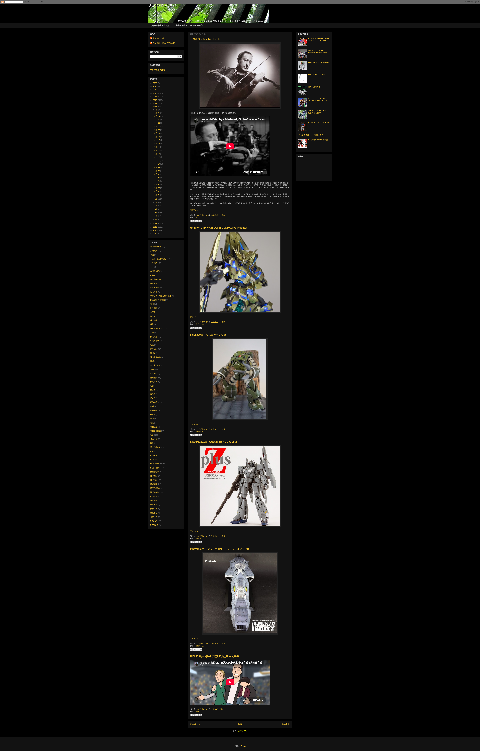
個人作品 (153, 337)
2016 (155, 100)
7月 (156, 199)
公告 (152, 267)
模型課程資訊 (155, 488)
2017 (155, 97)
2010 (155, 234)
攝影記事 (153, 509)
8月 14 (157, 150)
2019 (155, 90)
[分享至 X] (196, 221)
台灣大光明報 (155, 271)
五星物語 (153, 263)
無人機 (153, 390)
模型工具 (153, 455)
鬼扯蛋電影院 (155, 365)
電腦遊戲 (153, 427)
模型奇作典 (154, 468)
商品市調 (153, 374)
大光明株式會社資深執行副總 (164, 43)
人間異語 (153, 251)
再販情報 (153, 283)
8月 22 (157, 123)
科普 (152, 324)
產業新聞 (153, 378)
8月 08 (157, 171)
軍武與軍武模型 (156, 328)
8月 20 (157, 130)
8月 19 (157, 133)
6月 (156, 202)
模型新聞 (153, 484)
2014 (155, 107)
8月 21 (157, 126)
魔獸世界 (153, 513)
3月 (156, 213)
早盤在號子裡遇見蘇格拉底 (160, 296)
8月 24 (157, 116)
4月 (156, 209)
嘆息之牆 (153, 439)
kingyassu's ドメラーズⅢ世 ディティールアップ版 (220, 549)
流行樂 (153, 316)
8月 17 (157, 140)
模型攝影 (153, 496)
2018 (155, 93)
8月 (156, 110)
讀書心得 (153, 517)
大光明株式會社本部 (160, 25)
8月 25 (157, 113)
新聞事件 (153, 410)
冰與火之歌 (154, 288)
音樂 (197, 217)
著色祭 (153, 394)
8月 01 (157, 195)
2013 (155, 224)
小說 (152, 255)
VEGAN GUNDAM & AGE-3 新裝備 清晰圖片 (319, 112)
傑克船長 (153, 382)
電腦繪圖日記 (155, 431)
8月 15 (157, 147)
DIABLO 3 (154, 525)
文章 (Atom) (242, 731)
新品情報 (153, 402)
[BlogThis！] (193, 221)
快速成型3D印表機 (157, 300)
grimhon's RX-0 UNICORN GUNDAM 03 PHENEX (218, 227)
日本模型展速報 (314, 87)
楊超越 (153, 415)
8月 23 (157, 120)
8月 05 (157, 181)
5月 (156, 206)
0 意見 (223, 215)
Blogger (243, 746)
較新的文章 (195, 724)
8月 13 (157, 154)
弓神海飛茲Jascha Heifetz (205, 39)
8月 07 (157, 174)
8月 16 (157, 143)
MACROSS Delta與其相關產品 (311, 135)
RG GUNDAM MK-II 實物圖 (319, 62)
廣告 (152, 451)
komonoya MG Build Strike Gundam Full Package (318, 39)
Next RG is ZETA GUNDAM (319, 123)
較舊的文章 (285, 724)
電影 (197, 712)
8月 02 (157, 191)
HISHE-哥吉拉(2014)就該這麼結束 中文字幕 (214, 656)
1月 (156, 219)
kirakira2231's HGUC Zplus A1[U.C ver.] (213, 441)
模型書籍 (153, 476)
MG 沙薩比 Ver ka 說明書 (318, 140)
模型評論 (153, 480)
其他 (152, 304)
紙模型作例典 (155, 357)
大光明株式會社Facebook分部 (189, 25)
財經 (152, 361)
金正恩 (153, 312)
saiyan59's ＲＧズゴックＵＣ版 (208, 334)
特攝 (152, 345)
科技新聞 (153, 320)
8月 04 (157, 184)
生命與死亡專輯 (156, 279)
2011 (155, 230)
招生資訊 (153, 308)
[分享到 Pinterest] (201, 221)
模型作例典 (200, 324)
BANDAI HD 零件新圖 (316, 75)
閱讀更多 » (194, 210)
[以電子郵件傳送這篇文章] (191, 221)
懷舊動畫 (153, 505)
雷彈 (152, 419)
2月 (156, 216)
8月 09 (157, 167)
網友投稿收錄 (155, 447)
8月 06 (157, 178)
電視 (152, 423)
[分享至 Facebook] (198, 221)
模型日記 (153, 459)
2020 (155, 86)
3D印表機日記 (155, 247)
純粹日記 (153, 349)
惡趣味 (153, 386)
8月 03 (157, 188)
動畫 (152, 369)
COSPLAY (154, 521)
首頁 (240, 724)
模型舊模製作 (155, 492)
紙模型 (153, 353)
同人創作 (153, 292)
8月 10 (157, 164)
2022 (155, 83)
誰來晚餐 (153, 500)
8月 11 (157, 161)
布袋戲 (153, 275)
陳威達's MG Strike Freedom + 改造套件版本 (318, 51)
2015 (155, 104)
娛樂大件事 (154, 341)
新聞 (152, 406)
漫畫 (152, 443)
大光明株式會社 (203, 215)
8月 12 (157, 157)
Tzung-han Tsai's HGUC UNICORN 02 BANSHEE (317, 100)
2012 (155, 227)
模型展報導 (154, 472)
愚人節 (153, 398)
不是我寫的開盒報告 (158, 259)
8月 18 (157, 137)
